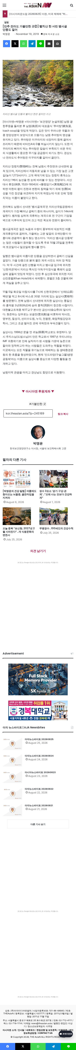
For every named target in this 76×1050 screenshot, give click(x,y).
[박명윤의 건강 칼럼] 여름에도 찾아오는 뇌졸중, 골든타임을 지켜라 (19, 494)
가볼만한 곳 (38, 404)
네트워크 (30, 1030)
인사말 (21, 1030)
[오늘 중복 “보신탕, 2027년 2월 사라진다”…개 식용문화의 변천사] (20, 516)
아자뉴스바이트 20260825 (39, 739)
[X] (15, 43)
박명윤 (6, 33)
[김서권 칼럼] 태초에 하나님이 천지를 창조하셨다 (36, 13)
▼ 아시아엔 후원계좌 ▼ (38, 391)
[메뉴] (4, 6)
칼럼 (6, 22)
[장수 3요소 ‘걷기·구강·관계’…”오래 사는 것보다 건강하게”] (56, 479)
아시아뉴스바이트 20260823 (40, 772)
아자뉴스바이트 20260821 (39, 805)
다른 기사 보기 (38, 824)
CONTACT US (45, 1033)
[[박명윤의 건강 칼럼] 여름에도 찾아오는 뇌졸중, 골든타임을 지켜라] (20, 479)
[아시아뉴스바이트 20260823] (12, 777)
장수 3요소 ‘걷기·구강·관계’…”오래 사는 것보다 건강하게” (55, 494)
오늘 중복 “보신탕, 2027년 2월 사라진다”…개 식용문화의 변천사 (19, 532)
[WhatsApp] (23, 43)
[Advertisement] (38, 603)
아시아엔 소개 (9, 1030)
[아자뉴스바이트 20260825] (12, 744)
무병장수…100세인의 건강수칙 (56, 528)
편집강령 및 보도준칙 (47, 1030)
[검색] (71, 6)
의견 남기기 (38, 551)
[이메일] (48, 43)
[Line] (40, 43)
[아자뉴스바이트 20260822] (12, 793)
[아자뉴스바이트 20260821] (12, 810)
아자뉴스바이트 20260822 (39, 789)
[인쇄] (57, 43)
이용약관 (63, 1030)
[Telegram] (32, 43)
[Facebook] (6, 43)
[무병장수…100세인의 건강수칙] (56, 516)
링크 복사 (63, 413)
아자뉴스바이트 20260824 (39, 755)
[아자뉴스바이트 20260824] (12, 760)
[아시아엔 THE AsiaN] (38, 5)
